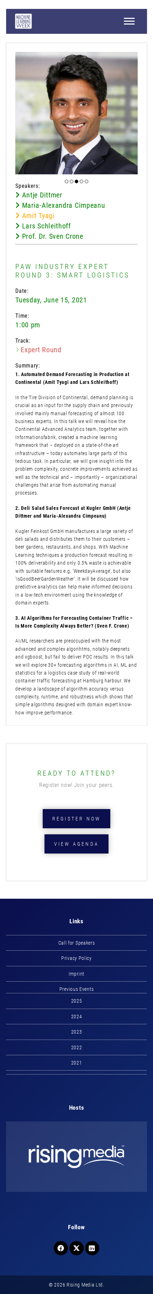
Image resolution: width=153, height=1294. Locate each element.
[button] (66, 181)
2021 (76, 1063)
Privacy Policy (76, 958)
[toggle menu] (129, 21)
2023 (76, 1032)
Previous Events (76, 989)
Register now (76, 819)
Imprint (76, 974)
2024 (76, 1016)
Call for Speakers (76, 943)
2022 (76, 1047)
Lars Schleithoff (45, 226)
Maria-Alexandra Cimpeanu (62, 205)
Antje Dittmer (41, 195)
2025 (76, 1001)
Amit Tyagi (37, 215)
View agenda (76, 844)
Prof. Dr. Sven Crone (51, 236)
